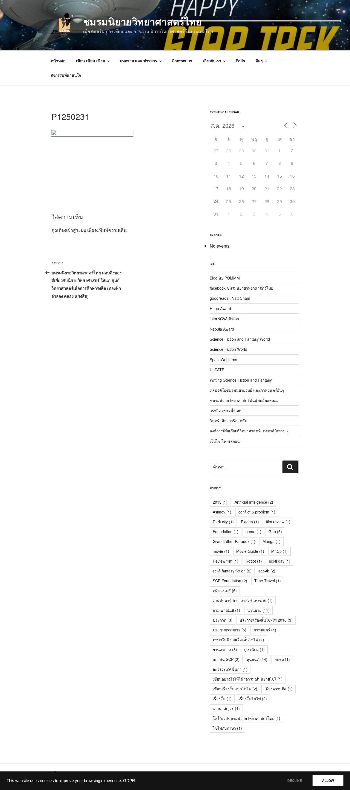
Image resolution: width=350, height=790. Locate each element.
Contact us (182, 60)
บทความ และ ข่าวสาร (138, 60)
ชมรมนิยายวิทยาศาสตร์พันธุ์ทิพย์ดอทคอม (244, 400)
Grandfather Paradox (234, 541)
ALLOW (328, 781)
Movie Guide (250, 551)
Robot (254, 561)
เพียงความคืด (278, 688)
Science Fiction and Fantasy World (240, 339)
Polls (240, 60)
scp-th (267, 571)
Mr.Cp (279, 551)
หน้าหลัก (58, 60)
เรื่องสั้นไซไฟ (253, 698)
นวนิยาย (258, 610)
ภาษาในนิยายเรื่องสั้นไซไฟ (238, 639)
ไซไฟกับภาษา (227, 728)
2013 (220, 502)
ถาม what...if (226, 610)
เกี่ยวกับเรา (212, 60)
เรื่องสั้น (222, 698)
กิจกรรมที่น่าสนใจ (66, 75)
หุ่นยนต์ (257, 659)
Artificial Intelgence (254, 502)
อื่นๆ (259, 60)
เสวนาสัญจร (226, 708)
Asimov (222, 512)
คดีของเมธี (225, 590)
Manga (271, 541)
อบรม (282, 659)
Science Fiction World (228, 349)
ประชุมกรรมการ (229, 629)
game (253, 531)
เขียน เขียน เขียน (90, 60)
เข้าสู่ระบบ (76, 230)
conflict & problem (256, 512)
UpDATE (217, 369)
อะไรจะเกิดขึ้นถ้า (230, 669)
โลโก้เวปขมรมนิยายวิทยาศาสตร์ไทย (246, 718)
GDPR (129, 781)
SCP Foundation (230, 580)
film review (278, 521)
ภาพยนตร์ (264, 629)
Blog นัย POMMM (225, 278)
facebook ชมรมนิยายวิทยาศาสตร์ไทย (241, 288)
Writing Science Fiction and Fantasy (241, 380)
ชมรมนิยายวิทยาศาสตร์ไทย (142, 21)
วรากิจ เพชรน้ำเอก (225, 410)
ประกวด (222, 620)
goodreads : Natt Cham (230, 298)
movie (221, 551)
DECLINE (294, 781)
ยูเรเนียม (254, 649)
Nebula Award (222, 329)
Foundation (225, 531)
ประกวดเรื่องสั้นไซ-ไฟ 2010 (266, 620)
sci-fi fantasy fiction (232, 571)
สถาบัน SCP (226, 659)
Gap (275, 531)
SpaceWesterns (223, 359)
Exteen (250, 521)
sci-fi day (279, 561)
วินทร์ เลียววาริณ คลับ (228, 420)
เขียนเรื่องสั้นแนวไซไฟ (235, 688)
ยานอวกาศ (225, 649)
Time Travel (267, 580)
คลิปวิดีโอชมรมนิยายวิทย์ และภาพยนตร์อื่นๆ (247, 390)
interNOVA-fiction (224, 318)
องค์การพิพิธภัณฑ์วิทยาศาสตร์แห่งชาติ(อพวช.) (249, 430)
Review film (225, 561)
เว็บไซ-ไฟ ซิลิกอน (225, 441)
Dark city (223, 521)
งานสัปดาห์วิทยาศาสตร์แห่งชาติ (243, 600)
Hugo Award (220, 308)
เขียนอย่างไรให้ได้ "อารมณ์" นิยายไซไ (247, 679)
